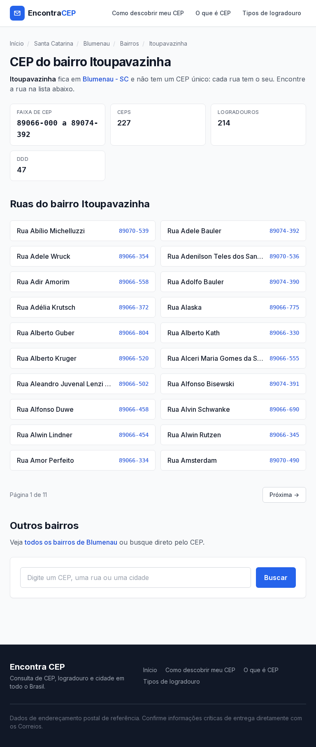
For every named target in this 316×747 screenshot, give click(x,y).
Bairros (129, 43)
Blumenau (97, 43)
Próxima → (284, 494)
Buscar (276, 577)
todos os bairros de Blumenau (71, 542)
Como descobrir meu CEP (148, 12)
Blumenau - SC (106, 79)
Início (17, 43)
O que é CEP (213, 12)
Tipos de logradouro (271, 12)
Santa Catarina (53, 43)
